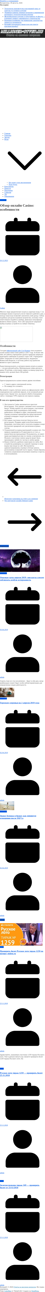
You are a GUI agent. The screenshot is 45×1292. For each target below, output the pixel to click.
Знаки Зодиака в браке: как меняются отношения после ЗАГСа (18, 817)
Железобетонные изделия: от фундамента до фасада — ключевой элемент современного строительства (24, 17)
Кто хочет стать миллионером (20, 182)
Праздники (8, 190)
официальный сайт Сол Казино (18, 351)
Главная (7, 133)
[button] (24, 181)
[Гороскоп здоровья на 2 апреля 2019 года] (7, 696)
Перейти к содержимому (9, 1)
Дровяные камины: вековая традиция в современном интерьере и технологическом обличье (24, 13)
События (7, 192)
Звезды (7, 137)
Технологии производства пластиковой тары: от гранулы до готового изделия (22, 10)
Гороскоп (7, 135)
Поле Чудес (13, 184)
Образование (9, 196)
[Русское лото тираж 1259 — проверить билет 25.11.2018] (7, 1067)
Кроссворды (9, 186)
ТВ (5, 194)
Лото (2, 947)
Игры (6, 139)
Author (2, 308)
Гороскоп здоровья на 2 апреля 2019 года (19, 703)
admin (2, 677)
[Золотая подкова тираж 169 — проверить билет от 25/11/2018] (7, 1179)
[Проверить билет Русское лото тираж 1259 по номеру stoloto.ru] (21, 945)
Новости (7, 188)
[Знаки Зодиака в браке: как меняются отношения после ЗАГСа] (7, 809)
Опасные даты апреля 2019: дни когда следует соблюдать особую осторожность (22, 578)
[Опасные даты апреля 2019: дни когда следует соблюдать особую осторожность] (20, 571)
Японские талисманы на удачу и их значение (21, 499)
